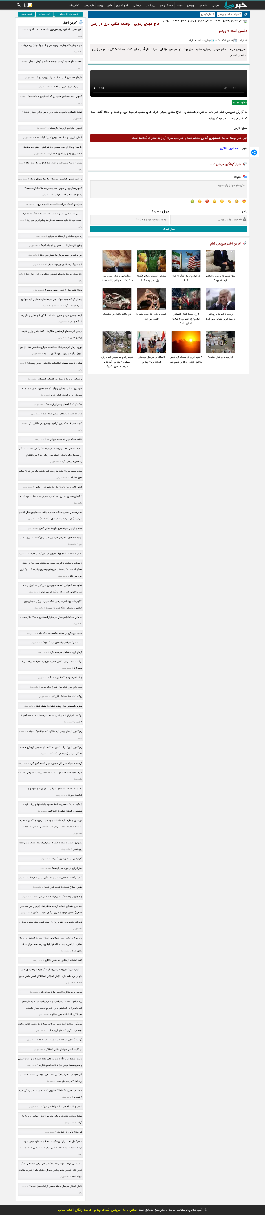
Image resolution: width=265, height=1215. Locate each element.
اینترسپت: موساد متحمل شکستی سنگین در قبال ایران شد (54, 274)
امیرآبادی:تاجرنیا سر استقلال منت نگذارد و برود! (59, 204)
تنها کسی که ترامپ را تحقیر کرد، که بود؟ (220, 278)
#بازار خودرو (207, 14)
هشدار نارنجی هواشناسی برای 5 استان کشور (60, 528)
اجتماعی (137, 5)
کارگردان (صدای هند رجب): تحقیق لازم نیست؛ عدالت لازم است (51, 496)
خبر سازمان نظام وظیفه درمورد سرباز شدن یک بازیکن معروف (52, 45)
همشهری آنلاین (229, 148)
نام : (244, 211)
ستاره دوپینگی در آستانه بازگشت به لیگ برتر (60, 633)
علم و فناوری (122, 5)
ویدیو (100, 5)
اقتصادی (203, 5)
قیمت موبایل (44, 14)
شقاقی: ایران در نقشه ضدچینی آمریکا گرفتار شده (58, 137)
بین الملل (150, 5)
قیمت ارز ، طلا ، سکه (69, 14)
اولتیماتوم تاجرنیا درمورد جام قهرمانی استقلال (60, 379)
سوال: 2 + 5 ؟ (160, 211)
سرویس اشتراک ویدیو (107, 1209)
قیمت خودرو (26, 14)
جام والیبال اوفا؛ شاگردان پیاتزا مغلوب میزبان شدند (58, 897)
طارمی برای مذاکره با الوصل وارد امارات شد (61, 992)
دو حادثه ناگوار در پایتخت (117, 314)
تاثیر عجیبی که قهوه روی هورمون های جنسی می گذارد (55, 29)
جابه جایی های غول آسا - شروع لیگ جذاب (61, 687)
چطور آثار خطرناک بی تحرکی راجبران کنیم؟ (61, 245)
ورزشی (190, 5)
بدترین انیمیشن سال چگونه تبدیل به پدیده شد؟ (151, 278)
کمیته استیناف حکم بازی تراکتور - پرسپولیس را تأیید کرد (55, 423)
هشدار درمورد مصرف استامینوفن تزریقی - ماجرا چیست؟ (54, 363)
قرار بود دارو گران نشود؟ (220, 357)
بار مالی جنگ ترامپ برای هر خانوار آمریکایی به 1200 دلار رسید (52, 617)
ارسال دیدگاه (169, 229)
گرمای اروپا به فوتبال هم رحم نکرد (66, 652)
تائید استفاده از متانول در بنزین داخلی (63, 960)
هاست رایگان (83, 1209)
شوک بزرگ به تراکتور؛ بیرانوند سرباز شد (63, 264)
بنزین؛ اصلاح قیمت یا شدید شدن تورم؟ (63, 887)
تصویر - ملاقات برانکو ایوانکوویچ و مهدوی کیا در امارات (56, 554)
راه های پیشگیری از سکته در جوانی (65, 236)
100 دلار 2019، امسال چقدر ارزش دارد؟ (64, 404)
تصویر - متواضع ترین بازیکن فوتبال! (64, 128)
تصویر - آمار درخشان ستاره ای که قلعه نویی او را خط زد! (55, 96)
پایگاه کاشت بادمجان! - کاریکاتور (66, 696)
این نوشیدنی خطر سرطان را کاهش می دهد (61, 255)
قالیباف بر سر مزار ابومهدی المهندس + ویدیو (151, 359)
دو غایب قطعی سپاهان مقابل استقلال (64, 1049)
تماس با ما (74, 5)
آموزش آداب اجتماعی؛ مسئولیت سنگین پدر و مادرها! (56, 878)
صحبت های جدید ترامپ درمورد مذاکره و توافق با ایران (55, 61)
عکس (109, 5)
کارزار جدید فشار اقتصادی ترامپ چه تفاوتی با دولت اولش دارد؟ (186, 319)
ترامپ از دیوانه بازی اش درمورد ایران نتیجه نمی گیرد (220, 316)
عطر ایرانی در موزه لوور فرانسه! (67, 868)
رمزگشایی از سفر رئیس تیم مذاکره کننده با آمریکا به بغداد (117, 278)
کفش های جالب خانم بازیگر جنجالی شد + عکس (58, 487)
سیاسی (215, 5)
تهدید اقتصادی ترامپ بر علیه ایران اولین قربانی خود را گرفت (53, 112)
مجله (179, 5)
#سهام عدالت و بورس (229, 14)
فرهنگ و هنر (166, 5)
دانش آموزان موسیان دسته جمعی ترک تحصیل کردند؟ (55, 1186)
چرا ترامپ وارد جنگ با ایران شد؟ (186, 278)
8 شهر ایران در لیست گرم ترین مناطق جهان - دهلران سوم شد (186, 359)
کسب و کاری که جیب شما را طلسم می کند (151, 316)
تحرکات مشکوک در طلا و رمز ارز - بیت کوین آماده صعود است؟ (51, 922)
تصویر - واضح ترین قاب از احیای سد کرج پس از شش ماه (54, 163)
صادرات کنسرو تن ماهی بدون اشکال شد (62, 414)
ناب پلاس (89, 5)
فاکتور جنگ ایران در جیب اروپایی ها (64, 439)
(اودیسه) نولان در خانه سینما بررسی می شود (60, 1040)
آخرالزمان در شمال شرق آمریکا (67, 859)
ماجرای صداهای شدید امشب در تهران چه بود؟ (59, 77)
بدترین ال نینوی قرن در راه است (66, 87)
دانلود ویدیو (240, 102)
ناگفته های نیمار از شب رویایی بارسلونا (63, 290)
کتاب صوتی (65, 1209)
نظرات (237, 177)
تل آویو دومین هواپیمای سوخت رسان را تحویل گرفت (56, 179)
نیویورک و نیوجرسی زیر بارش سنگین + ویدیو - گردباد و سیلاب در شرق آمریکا (117, 362)
